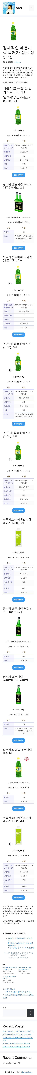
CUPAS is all (10, 989)
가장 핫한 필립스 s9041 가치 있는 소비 (17, 1034)
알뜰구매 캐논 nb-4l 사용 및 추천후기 (16, 1047)
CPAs (19, 7)
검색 (4, 1008)
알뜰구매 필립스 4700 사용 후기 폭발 (16, 1043)
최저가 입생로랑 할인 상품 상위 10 (18, 992)
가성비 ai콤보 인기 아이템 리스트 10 (21, 948)
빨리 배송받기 (18, 175)
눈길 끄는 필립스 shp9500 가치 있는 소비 (18, 1031)
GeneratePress (27, 1072)
